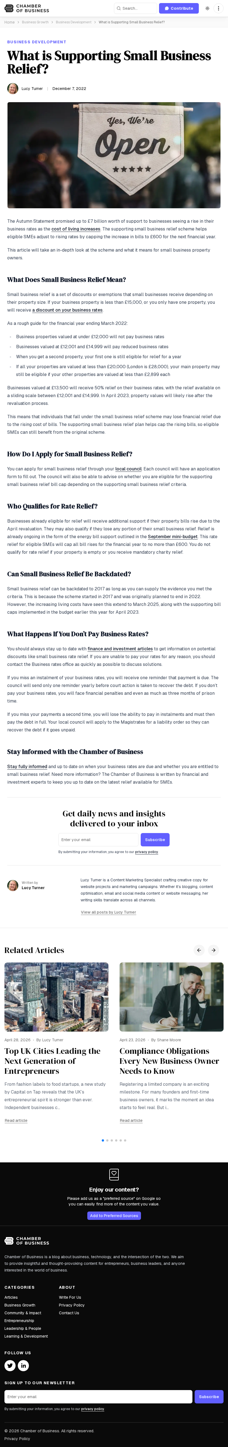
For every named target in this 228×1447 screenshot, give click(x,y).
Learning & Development (26, 1336)
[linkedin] (23, 1365)
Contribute (182, 8)
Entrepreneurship (19, 1320)
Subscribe (155, 839)
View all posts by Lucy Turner (108, 912)
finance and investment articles (120, 649)
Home (9, 22)
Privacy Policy (72, 1305)
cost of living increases (75, 229)
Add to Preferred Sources (114, 1215)
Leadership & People (22, 1328)
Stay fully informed (27, 766)
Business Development (73, 22)
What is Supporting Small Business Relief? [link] (132, 22)
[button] (219, 8)
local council (128, 469)
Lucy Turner (32, 88)
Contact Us (69, 1312)
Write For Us (70, 1297)
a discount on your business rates (67, 310)
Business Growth (35, 22)
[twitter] (10, 1365)
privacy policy (146, 852)
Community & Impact (22, 1312)
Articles (11, 1297)
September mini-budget (173, 537)
